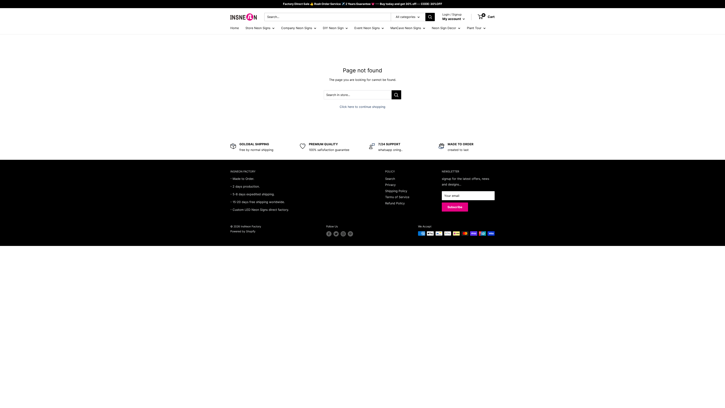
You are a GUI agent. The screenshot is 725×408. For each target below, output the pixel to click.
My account (452, 19)
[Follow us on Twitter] (336, 233)
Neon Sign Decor (444, 28)
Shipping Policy (396, 191)
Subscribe (454, 207)
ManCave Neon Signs (405, 28)
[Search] (430, 17)
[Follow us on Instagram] (343, 233)
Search (390, 179)
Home (234, 28)
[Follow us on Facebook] (329, 233)
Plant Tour (474, 28)
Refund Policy (395, 203)
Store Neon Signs (257, 28)
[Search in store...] (396, 94)
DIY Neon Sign (333, 28)
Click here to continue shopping (362, 107)
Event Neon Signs (367, 28)
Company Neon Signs (296, 28)
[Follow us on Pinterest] (350, 233)
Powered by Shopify (242, 231)
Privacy (390, 185)
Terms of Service (397, 197)
